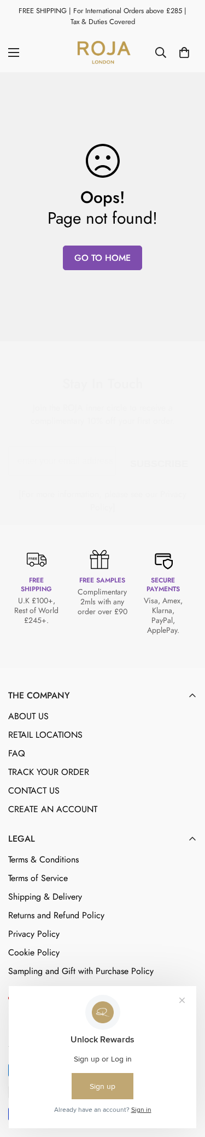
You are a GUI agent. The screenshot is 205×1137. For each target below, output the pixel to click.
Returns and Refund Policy (56, 915)
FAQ (16, 753)
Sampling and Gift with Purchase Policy (81, 971)
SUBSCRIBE (159, 461)
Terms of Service (38, 878)
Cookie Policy (34, 952)
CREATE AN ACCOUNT (52, 809)
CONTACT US (34, 790)
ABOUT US (28, 716)
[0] (184, 52)
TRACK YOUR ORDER (48, 772)
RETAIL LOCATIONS (45, 734)
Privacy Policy (34, 934)
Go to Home (102, 258)
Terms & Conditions (43, 859)
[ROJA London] (103, 52)
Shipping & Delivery (45, 896)
